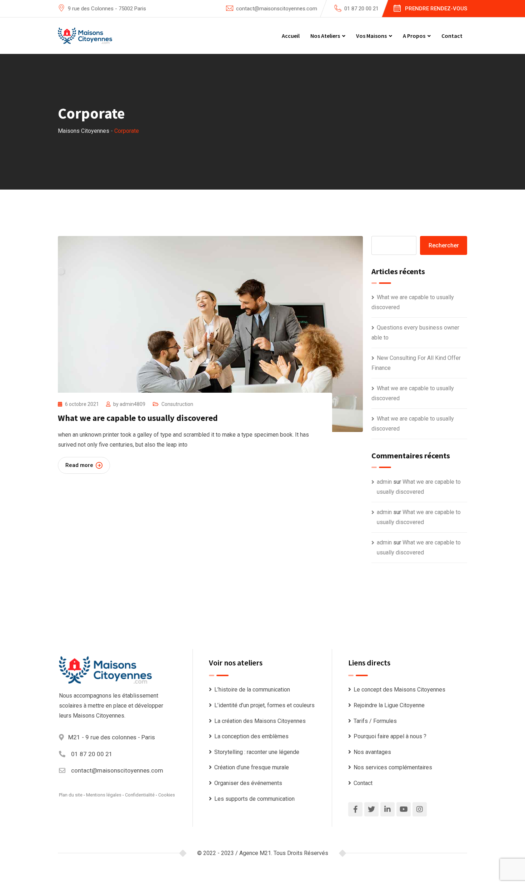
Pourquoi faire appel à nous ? (390, 736)
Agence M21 (255, 853)
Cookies (166, 795)
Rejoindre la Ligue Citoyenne (389, 705)
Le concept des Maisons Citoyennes (399, 689)
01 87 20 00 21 (361, 8)
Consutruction (177, 404)
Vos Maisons (371, 35)
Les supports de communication (254, 798)
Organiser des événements (248, 783)
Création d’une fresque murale (251, 767)
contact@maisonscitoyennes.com (276, 8)
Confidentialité (140, 795)
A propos (414, 35)
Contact (451, 35)
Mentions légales (103, 795)
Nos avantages (372, 752)
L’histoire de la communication (252, 689)
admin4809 (132, 404)
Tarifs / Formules (375, 721)
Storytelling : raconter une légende (256, 752)
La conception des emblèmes (251, 736)
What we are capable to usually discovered (138, 417)
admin (384, 481)
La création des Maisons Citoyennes (260, 721)
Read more (79, 465)
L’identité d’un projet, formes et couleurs (264, 705)
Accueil (291, 35)
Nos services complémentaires (393, 767)
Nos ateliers (325, 35)
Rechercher (444, 245)
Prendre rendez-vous (436, 8)
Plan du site (70, 795)
